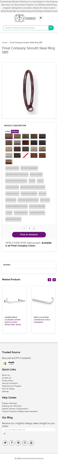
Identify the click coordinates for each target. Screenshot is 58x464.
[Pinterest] (18, 443)
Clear (32, 181)
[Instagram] (24, 443)
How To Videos (8, 389)
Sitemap (5, 391)
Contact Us (6, 378)
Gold (40, 181)
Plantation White (29, 194)
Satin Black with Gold (28, 200)
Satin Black (11, 200)
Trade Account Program (11, 386)
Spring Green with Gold (17, 206)
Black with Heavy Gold (16, 181)
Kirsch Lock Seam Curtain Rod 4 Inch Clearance (42, 320)
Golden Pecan (12, 187)
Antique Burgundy (29, 168)
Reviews (6, 265)
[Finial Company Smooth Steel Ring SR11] (29, 90)
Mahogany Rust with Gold (32, 187)
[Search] (51, 27)
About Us (6, 375)
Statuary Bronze (37, 206)
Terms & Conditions (10, 383)
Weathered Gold (13, 219)
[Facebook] (11, 443)
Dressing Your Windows (11, 406)
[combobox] (26, 27)
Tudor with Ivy (21, 213)
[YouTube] (31, 443)
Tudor (9, 213)
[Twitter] (5, 443)
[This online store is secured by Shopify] (9, 363)
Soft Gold (45, 200)
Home (4, 42)
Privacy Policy (7, 380)
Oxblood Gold (12, 194)
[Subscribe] (4, 434)
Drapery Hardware (9, 403)
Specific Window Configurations (15, 409)
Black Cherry (36, 174)
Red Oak (42, 194)
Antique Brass (12, 168)
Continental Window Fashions (32, 458)
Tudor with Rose (37, 213)
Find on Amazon (29, 234)
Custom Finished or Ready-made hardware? (20, 411)
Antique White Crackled (17, 174)
